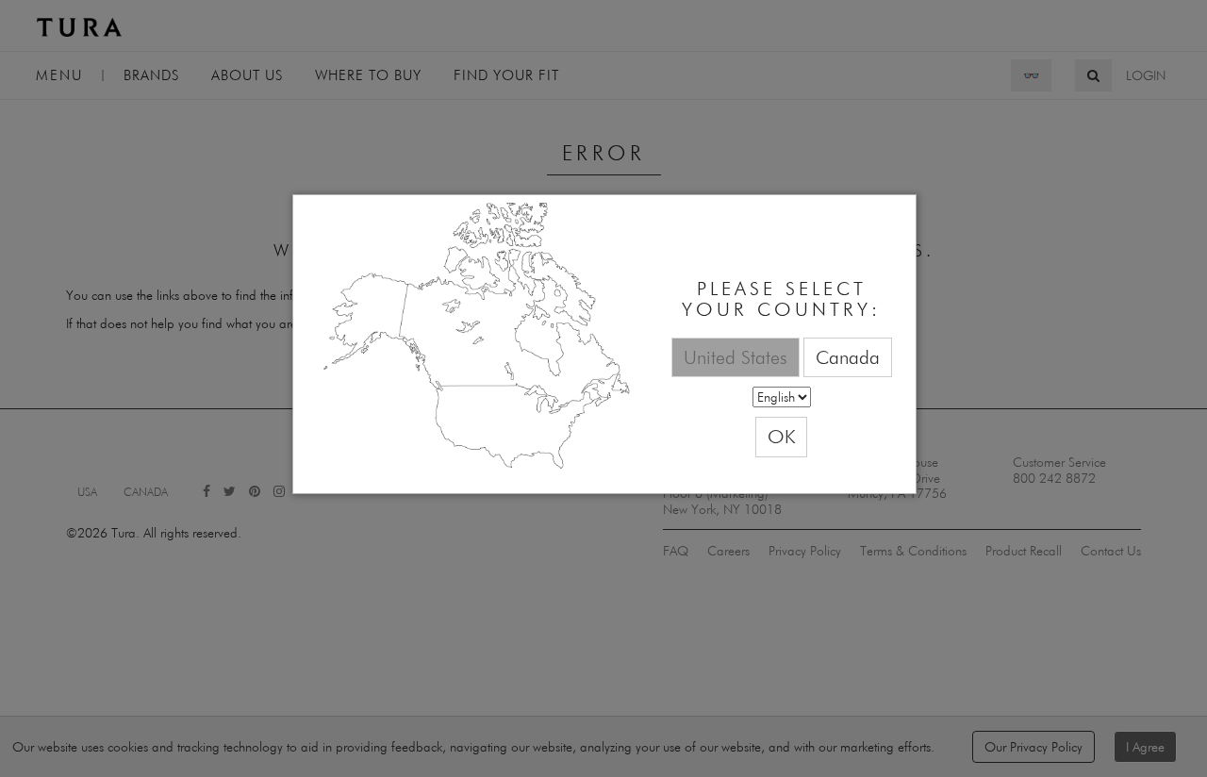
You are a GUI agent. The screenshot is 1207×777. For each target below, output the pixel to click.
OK (781, 436)
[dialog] (604, 344)
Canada (848, 357)
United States (735, 357)
